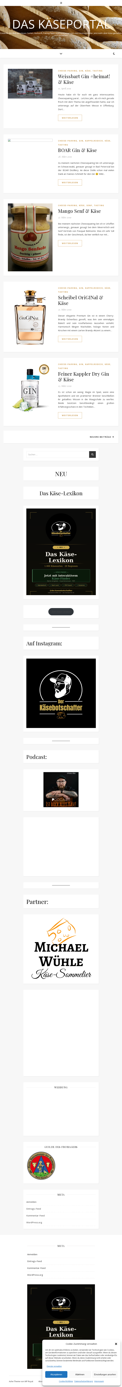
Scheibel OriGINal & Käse (80, 300)
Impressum (99, 1381)
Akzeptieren (56, 1374)
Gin (81, 71)
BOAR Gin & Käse (77, 150)
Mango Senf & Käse (79, 211)
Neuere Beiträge (101, 437)
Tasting (98, 71)
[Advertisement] (61, 1254)
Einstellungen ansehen (105, 1374)
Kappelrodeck (94, 141)
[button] (116, 1343)
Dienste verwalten (54, 1366)
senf (89, 205)
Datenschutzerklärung (83, 1381)
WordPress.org (34, 1364)
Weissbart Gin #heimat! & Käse (84, 79)
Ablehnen (79, 1374)
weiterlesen (70, 117)
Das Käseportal (61, 24)
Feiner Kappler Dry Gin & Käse (83, 376)
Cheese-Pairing (67, 71)
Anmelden (31, 1344)
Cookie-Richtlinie (66, 1381)
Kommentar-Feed (35, 1357)
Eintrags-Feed (33, 1350)
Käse (88, 71)
